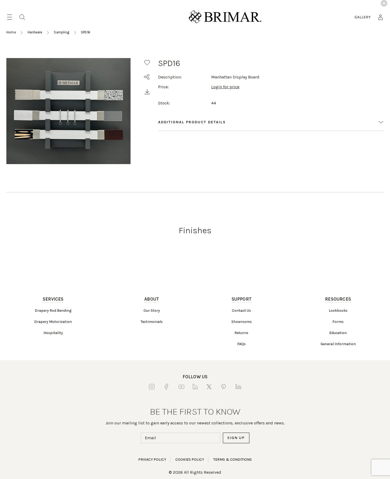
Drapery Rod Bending (53, 310)
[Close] (384, 3)
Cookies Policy (189, 459)
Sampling (61, 32)
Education (338, 333)
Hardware (35, 32)
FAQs (241, 344)
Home (11, 32)
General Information (338, 344)
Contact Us (241, 310)
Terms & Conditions (232, 459)
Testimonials (152, 321)
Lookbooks (338, 310)
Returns (241, 333)
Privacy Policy (152, 459)
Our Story (152, 310)
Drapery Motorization (53, 321)
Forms (338, 321)
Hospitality (53, 333)
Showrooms (241, 321)
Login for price (225, 86)
